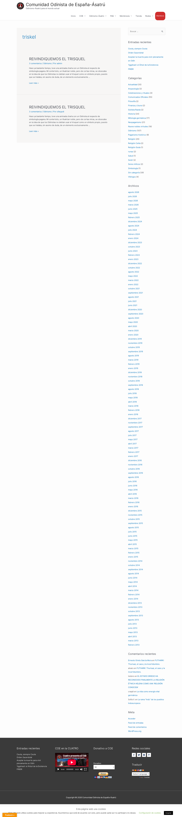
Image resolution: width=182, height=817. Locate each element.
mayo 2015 (133, 540)
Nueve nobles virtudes (138, 126)
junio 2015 (132, 536)
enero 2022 (133, 284)
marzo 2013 (133, 640)
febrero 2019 (133, 364)
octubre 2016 (134, 469)
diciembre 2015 (135, 511)
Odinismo (47, 63)
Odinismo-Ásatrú (96, 16)
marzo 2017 (133, 448)
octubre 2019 (134, 347)
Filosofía (132, 101)
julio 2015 (132, 532)
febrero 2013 (134, 645)
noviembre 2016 (135, 464)
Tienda (139, 16)
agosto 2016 (133, 477)
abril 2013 (132, 636)
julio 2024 (132, 230)
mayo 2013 (133, 632)
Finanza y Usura (135, 105)
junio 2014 (132, 578)
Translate (147, 777)
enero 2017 (133, 456)
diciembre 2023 (135, 242)
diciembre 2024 (135, 221)
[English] (138, 770)
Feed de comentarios (137, 727)
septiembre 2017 (135, 427)
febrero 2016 (133, 502)
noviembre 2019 (135, 343)
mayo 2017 (133, 439)
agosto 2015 (133, 527)
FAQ (112, 16)
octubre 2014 (134, 565)
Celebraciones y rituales (138, 93)
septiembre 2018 (135, 385)
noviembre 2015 (135, 515)
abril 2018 (132, 402)
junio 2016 (132, 485)
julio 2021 (132, 301)
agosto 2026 (133, 192)
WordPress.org (134, 731)
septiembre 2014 (135, 569)
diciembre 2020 (135, 309)
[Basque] (133, 770)
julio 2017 (132, 435)
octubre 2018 (134, 381)
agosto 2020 (133, 318)
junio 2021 (132, 305)
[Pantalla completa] (85, 769)
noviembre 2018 (135, 376)
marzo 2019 (133, 360)
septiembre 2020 (135, 314)
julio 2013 (132, 624)
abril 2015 (132, 544)
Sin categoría (134, 172)
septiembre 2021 (135, 293)
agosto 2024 (133, 226)
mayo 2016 (133, 490)
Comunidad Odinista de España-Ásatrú (65, 4)
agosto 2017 (133, 431)
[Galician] (140, 770)
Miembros (160, 16)
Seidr (130, 160)
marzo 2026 (133, 205)
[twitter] (139, 755)
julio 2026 (132, 196)
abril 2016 (132, 494)
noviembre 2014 (135, 561)
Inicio (73, 16)
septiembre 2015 (135, 523)
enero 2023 (133, 259)
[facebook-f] (134, 755)
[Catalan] (135, 770)
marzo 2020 (133, 330)
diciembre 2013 (135, 603)
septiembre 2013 (135, 615)
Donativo (97, 763)
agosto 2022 (133, 272)
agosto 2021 (133, 297)
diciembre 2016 (135, 460)
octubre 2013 (134, 611)
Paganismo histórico (137, 135)
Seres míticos (134, 164)
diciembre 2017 (135, 418)
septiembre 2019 (135, 351)
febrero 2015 (133, 552)
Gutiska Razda (134, 110)
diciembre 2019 (135, 339)
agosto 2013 (133, 620)
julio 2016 (132, 481)
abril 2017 (132, 443)
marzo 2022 (133, 280)
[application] (72, 762)
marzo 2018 (133, 406)
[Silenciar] (81, 769)
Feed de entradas (135, 723)
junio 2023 (133, 251)
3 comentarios (35, 63)
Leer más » (34, 83)
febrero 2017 (133, 452)
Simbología (133, 168)
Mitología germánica (137, 118)
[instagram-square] (144, 755)
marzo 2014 (133, 590)
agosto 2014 (133, 573)
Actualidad (132, 84)
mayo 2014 (133, 582)
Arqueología (133, 89)
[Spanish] (143, 770)
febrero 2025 (134, 217)
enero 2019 (133, 368)
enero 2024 (133, 238)
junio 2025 (132, 209)
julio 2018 (132, 393)
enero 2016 (133, 506)
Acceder (131, 718)
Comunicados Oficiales (138, 97)
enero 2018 (133, 414)
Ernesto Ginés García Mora (140, 660)
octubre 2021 (134, 288)
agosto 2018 (133, 389)
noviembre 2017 (135, 422)
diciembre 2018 (135, 372)
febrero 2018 (133, 410)
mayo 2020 (133, 322)
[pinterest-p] (149, 755)
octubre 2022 (134, 267)
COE (81, 16)
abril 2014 (132, 586)
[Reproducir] (58, 769)
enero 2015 (133, 557)
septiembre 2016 (135, 473)
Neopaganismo (134, 122)
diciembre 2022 (135, 263)
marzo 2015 (133, 548)
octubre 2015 (134, 519)
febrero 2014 (134, 594)
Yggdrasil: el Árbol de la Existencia (143, 65)
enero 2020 (133, 335)
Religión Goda (134, 147)
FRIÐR (131, 69)
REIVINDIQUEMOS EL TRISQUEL (57, 59)
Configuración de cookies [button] (150, 813)
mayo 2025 (133, 213)
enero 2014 (133, 599)
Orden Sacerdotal (135, 53)
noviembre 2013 (135, 607)
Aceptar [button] (168, 813)
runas (130, 151)
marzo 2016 (133, 498)
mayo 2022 (133, 276)
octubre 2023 (134, 247)
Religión (131, 139)
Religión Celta (134, 143)
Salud (130, 156)
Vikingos (132, 177)
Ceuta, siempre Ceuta (137, 48)
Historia (131, 114)
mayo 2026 (133, 200)
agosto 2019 (133, 355)
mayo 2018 (133, 397)
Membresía (125, 16)
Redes (148, 16)
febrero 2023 (134, 255)
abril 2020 (132, 326)
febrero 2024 (134, 234)
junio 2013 (132, 628)
